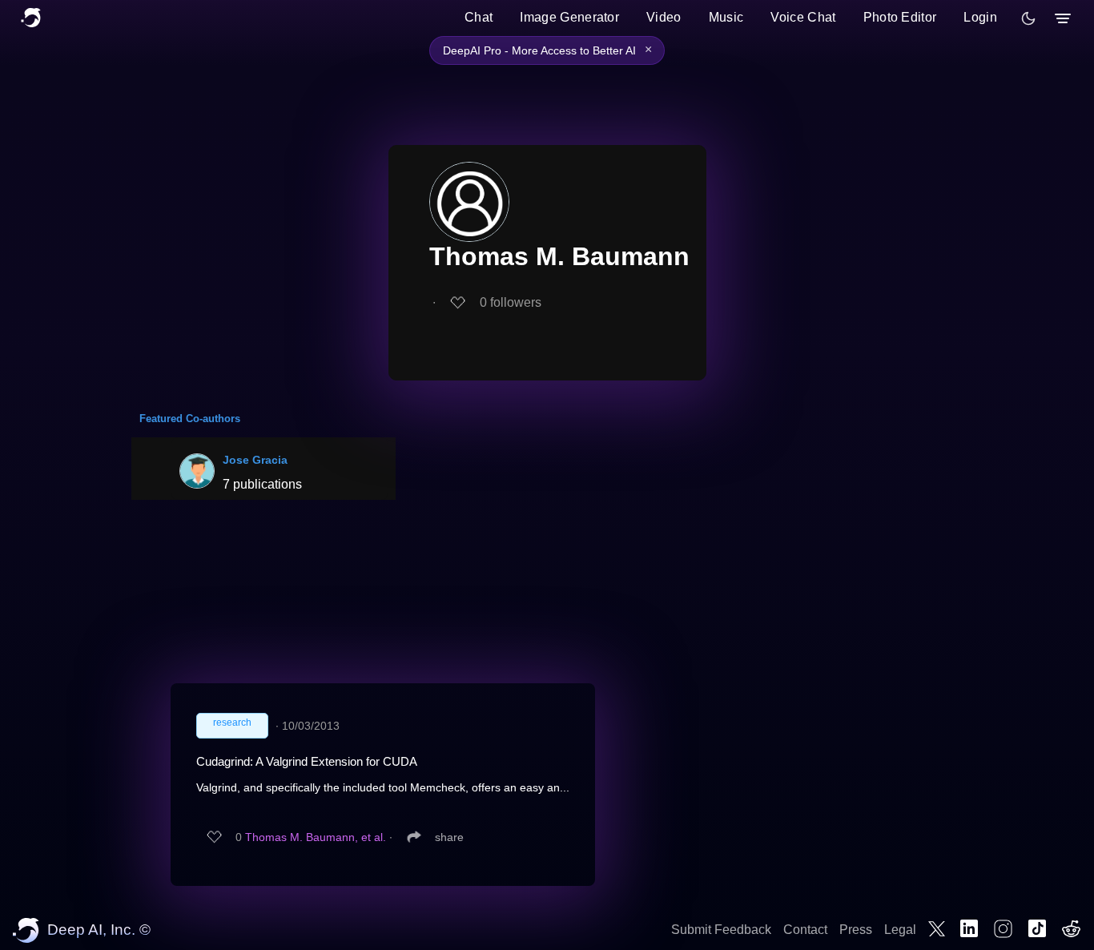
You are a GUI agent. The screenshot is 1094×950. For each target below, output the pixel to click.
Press (855, 929)
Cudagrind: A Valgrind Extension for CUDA (306, 761)
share (449, 837)
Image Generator (569, 17)
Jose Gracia (255, 459)
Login (980, 17)
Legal (900, 929)
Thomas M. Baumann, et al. (315, 837)
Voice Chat (802, 17)
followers (510, 302)
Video (664, 17)
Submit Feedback (721, 929)
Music (726, 17)
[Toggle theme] (1028, 18)
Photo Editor (900, 17)
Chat (479, 17)
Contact (805, 929)
